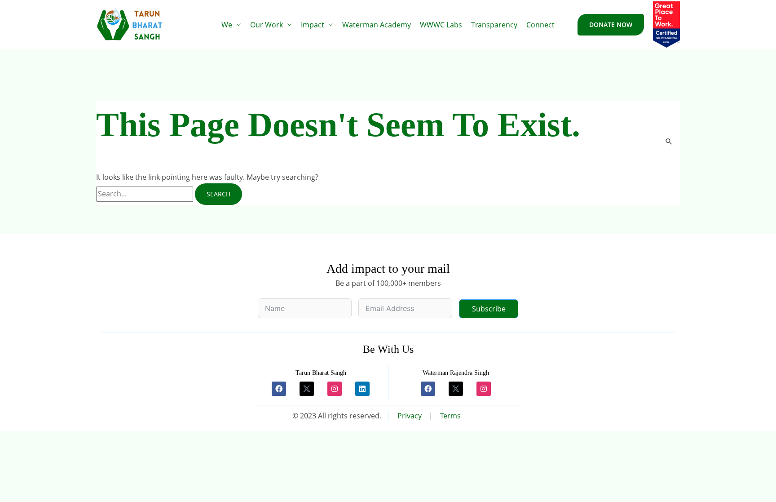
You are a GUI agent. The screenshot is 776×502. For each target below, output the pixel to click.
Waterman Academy (376, 25)
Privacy (409, 416)
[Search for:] (145, 194)
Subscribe (489, 309)
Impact (312, 25)
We (226, 25)
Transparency (494, 25)
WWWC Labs (441, 25)
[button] (611, 25)
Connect (540, 25)
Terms (450, 416)
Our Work (266, 25)
